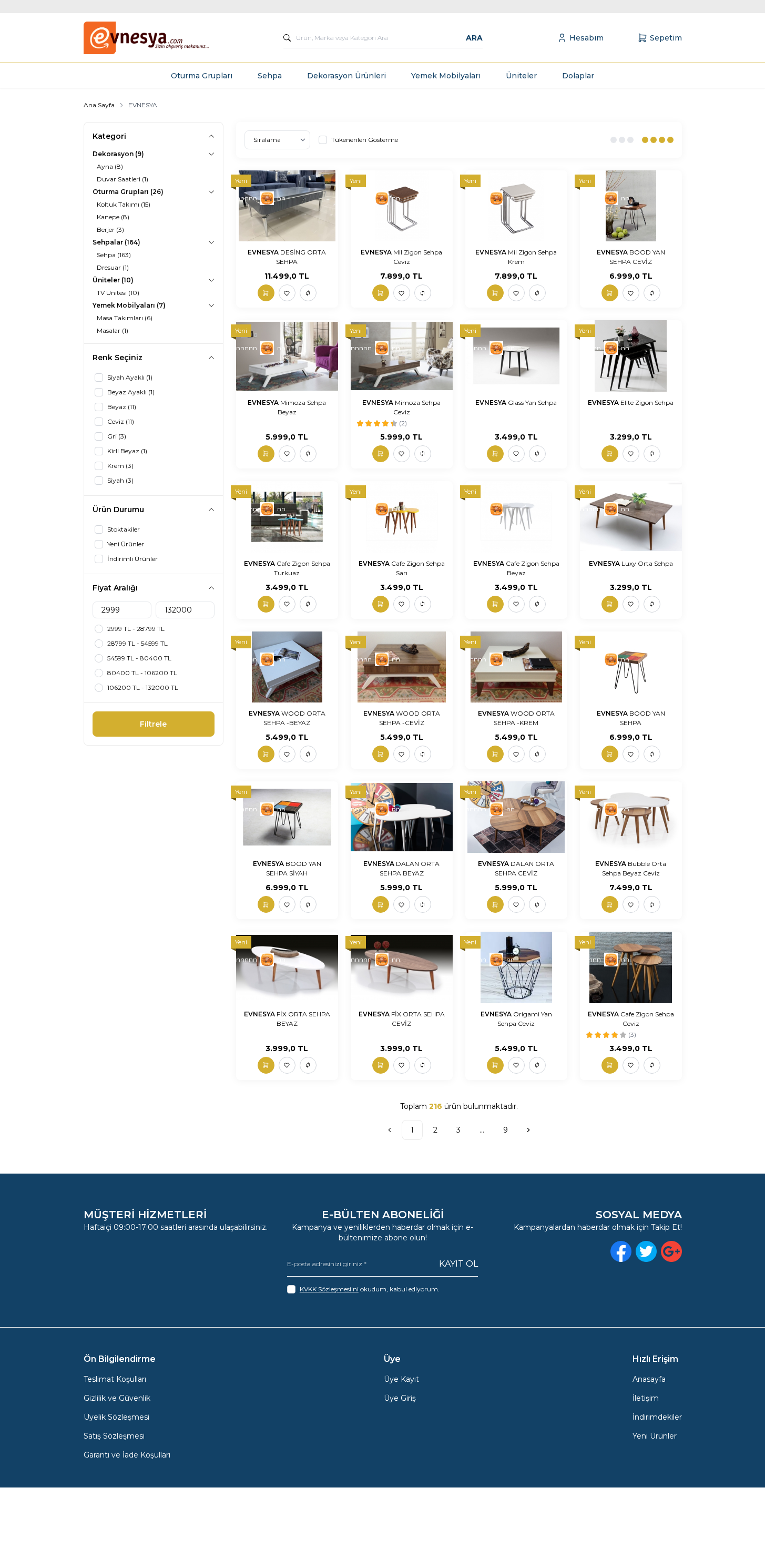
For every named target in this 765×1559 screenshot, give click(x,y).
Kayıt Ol (458, 1264)
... (482, 1130)
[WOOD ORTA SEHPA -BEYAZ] (287, 667)
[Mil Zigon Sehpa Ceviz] (402, 206)
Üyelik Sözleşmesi (116, 1417)
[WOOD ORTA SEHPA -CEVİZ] (402, 667)
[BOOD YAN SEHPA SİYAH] (287, 817)
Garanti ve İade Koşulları (127, 1455)
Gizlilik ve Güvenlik (117, 1398)
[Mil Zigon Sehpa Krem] (516, 206)
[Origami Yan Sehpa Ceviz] (516, 967)
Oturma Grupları (201, 75)
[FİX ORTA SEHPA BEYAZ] (287, 967)
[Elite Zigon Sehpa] (631, 356)
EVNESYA (264, 252)
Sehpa (270, 75)
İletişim (646, 1398)
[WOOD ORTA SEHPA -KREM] (516, 667)
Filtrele (153, 724)
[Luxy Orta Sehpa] (631, 517)
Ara (474, 38)
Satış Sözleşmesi (114, 1436)
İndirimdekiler (657, 1417)
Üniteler (521, 75)
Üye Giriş (400, 1398)
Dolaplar (578, 75)
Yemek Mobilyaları (446, 75)
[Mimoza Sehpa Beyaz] (287, 356)
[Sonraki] (528, 1130)
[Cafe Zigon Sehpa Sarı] (402, 517)
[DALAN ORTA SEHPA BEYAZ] (402, 817)
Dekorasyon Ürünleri (346, 75)
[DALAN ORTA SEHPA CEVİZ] (516, 817)
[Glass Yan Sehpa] (516, 356)
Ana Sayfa (99, 105)
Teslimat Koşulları (115, 1379)
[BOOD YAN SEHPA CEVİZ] (631, 206)
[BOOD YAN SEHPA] (631, 667)
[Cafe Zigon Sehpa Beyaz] (516, 517)
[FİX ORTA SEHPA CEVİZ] (402, 967)
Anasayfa (649, 1379)
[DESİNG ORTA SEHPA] (287, 206)
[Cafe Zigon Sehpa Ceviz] (631, 967)
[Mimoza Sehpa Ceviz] (402, 356)
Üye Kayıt (401, 1379)
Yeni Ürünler (655, 1436)
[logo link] (147, 38)
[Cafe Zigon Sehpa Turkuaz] (287, 517)
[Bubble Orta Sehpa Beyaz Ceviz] (631, 817)
